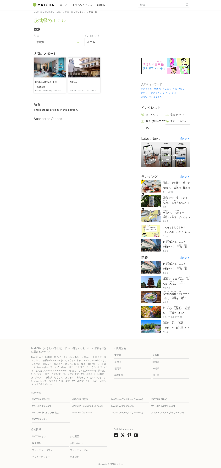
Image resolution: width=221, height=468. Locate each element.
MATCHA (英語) (80, 399)
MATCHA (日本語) (41, 399)
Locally (101, 4)
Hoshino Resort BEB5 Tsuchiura (46, 84)
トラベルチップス (82, 4)
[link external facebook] (117, 436)
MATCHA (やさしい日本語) (46, 412)
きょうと (147, 89)
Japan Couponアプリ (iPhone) (127, 412)
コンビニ (147, 97)
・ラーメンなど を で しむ (176, 295)
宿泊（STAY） (177, 114)
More (183, 138)
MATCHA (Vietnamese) (163, 405)
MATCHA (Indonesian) (122, 405)
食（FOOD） (152, 114)
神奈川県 (118, 375)
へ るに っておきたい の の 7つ (176, 185)
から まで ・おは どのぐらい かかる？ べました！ (176, 214)
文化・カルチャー (179, 121)
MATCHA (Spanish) (82, 412)
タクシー (159, 97)
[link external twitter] (123, 436)
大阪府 (156, 355)
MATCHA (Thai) (159, 399)
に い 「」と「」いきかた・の (176, 325)
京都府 (117, 361)
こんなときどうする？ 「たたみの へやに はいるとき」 (176, 230)
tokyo (158, 89)
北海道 (156, 361)
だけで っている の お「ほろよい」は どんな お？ (176, 199)
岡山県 (156, 375)
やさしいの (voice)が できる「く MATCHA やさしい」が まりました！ (165, 156)
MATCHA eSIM (39, 419)
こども (168, 89)
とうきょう (158, 93)
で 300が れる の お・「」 (176, 280)
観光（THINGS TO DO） (155, 124)
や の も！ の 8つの (176, 310)
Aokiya (73, 82)
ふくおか (172, 93)
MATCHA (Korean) (41, 405)
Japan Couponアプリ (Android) (167, 412)
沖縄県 (156, 368)
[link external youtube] (136, 436)
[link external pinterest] (130, 436)
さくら (146, 93)
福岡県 (117, 368)
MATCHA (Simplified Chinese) (87, 405)
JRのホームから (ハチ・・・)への (176, 244)
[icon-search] (187, 4)
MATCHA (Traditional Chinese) (127, 399)
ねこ (182, 89)
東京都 (117, 355)
